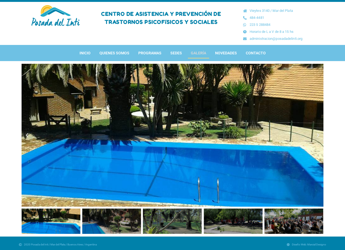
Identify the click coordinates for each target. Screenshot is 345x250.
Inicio (85, 53)
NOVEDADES (226, 53)
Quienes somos (114, 53)
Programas (149, 53)
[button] (27, 135)
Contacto (256, 53)
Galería (198, 53)
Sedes (176, 53)
